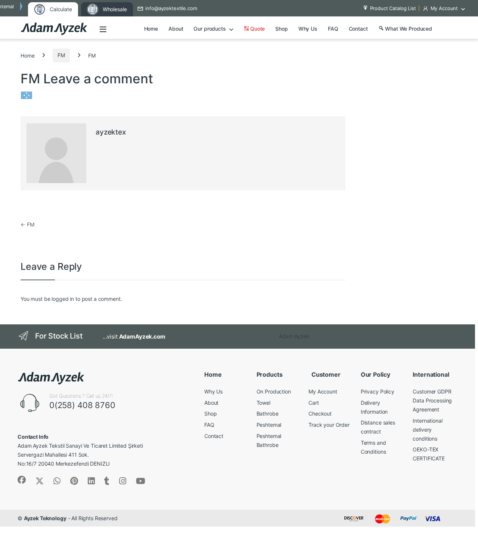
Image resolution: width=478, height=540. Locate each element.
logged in (63, 299)
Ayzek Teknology (45, 518)
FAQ (333, 28)
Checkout (320, 413)
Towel (263, 402)
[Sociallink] (22, 480)
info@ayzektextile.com (171, 8)
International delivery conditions (427, 429)
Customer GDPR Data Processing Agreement (432, 400)
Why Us (307, 28)
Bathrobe (268, 413)
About (175, 28)
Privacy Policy (377, 391)
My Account (444, 8)
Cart (313, 402)
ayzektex (111, 132)
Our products (209, 28)
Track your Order (329, 425)
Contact (358, 28)
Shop (281, 28)
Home (151, 28)
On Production (274, 391)
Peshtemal (269, 425)
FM (61, 55)
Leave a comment (98, 78)
